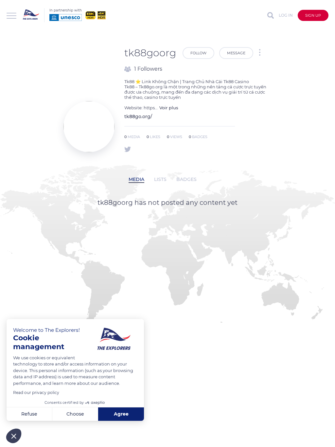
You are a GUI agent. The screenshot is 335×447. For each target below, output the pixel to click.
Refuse (29, 414)
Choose (75, 414)
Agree (121, 414)
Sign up (313, 15)
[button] (14, 436)
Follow (198, 53)
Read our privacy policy (36, 392)
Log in (286, 15)
